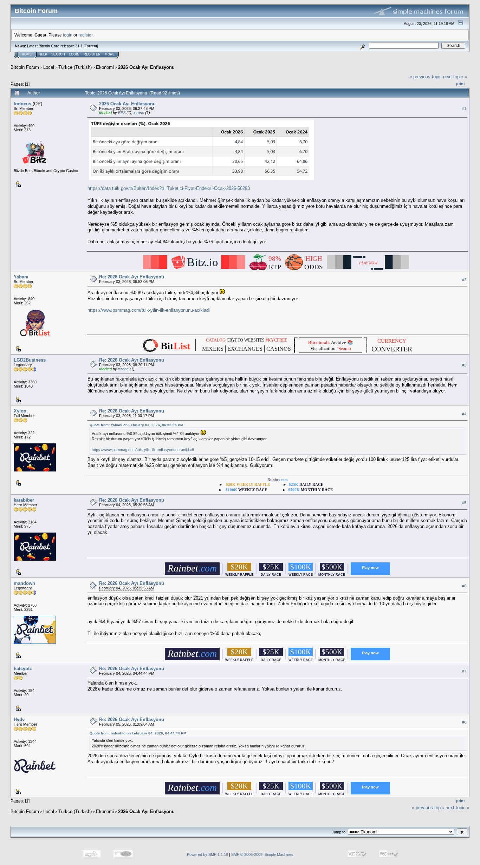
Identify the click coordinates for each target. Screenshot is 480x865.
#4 (464, 414)
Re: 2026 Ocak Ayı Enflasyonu (131, 276)
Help (43, 54)
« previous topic (425, 76)
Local (48, 67)
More (110, 54)
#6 (464, 586)
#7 (464, 671)
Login (74, 54)
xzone (139, 113)
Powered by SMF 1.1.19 (207, 854)
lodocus (22, 103)
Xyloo (20, 411)
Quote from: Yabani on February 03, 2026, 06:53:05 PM (136, 425)
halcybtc (23, 668)
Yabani (21, 276)
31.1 (79, 46)
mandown (24, 583)
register (85, 35)
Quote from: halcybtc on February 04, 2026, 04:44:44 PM (138, 733)
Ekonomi (105, 67)
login (67, 35)
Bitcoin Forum (25, 67)
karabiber (24, 500)
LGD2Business (30, 360)
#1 (464, 108)
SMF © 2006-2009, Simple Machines (262, 854)
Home (27, 54)
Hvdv (19, 719)
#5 (464, 503)
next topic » (455, 76)
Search (58, 54)
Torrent (91, 46)
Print (460, 83)
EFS (121, 113)
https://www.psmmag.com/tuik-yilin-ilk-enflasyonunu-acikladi (148, 310)
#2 (464, 280)
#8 (464, 722)
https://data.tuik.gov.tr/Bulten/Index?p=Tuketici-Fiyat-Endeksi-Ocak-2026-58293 (168, 188)
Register (92, 54)
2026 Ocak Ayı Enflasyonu (146, 67)
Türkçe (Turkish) (75, 67)
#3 (464, 365)
